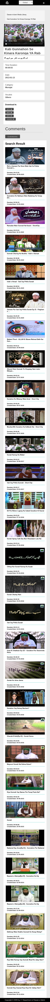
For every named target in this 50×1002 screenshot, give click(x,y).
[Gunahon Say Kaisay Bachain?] (25, 698)
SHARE (10, 119)
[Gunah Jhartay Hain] (25, 584)
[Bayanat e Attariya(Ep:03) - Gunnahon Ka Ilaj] (25, 865)
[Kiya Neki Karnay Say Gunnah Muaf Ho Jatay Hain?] (25, 949)
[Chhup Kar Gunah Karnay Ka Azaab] (25, 556)
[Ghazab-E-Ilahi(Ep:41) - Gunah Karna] (25, 726)
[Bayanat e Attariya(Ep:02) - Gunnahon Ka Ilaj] (25, 893)
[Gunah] (25, 809)
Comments (13, 137)
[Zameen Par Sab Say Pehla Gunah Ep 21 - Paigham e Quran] (25, 299)
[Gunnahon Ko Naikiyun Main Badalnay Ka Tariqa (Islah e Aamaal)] (25, 185)
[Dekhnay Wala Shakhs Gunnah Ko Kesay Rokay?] (25, 921)
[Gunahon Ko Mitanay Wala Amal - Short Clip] (25, 388)
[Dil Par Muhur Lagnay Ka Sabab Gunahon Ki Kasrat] (25, 500)
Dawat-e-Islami (12, 14)
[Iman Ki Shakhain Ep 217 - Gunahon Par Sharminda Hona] (25, 640)
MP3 (9, 112)
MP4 (9, 109)
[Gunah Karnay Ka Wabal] (25, 444)
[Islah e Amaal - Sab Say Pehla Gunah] (25, 271)
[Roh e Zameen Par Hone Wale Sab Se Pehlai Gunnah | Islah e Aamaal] (25, 155)
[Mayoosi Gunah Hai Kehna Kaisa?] (25, 754)
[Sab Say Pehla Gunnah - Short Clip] (25, 472)
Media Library (22, 14)
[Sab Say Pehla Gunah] (25, 612)
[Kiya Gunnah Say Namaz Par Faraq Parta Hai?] (25, 781)
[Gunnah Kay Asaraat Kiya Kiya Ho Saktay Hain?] (25, 977)
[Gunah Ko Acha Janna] (25, 670)
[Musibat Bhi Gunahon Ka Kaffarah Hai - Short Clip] (25, 416)
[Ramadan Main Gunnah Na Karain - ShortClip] (25, 215)
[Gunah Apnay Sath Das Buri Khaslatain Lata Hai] (25, 528)
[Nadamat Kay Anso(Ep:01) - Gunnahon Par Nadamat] (25, 837)
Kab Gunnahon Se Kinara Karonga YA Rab (21, 19)
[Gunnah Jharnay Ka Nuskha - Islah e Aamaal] (25, 243)
